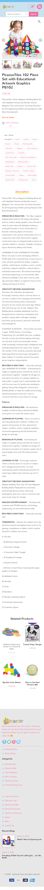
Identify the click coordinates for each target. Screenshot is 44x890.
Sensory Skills (10, 175)
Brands (16, 144)
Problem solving (28, 171)
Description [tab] (22, 191)
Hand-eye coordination (28, 157)
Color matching (32, 148)
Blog (7, 821)
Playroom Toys (11, 801)
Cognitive (20, 148)
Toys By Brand (11, 773)
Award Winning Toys (13, 785)
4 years (26, 139)
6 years (8, 144)
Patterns (20, 166)
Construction (10, 153)
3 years (17, 139)
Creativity (21, 153)
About (7, 817)
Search (33, 14)
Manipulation (10, 162)
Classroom (9, 148)
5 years (34, 139)
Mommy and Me (12, 805)
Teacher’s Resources (13, 813)
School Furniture (11, 781)
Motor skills (9, 166)
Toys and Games (12, 796)
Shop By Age (10, 764)
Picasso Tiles (31, 166)
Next (41, 64)
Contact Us (9, 826)
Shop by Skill (10, 180)
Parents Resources (12, 809)
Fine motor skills (11, 157)
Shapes (21, 175)
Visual (34, 180)
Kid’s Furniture (11, 777)
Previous (2, 64)
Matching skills (23, 162)
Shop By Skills (10, 768)
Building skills (27, 144)
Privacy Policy (10, 753)
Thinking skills (23, 180)
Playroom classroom (12, 171)
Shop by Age (32, 175)
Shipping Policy (11, 749)
